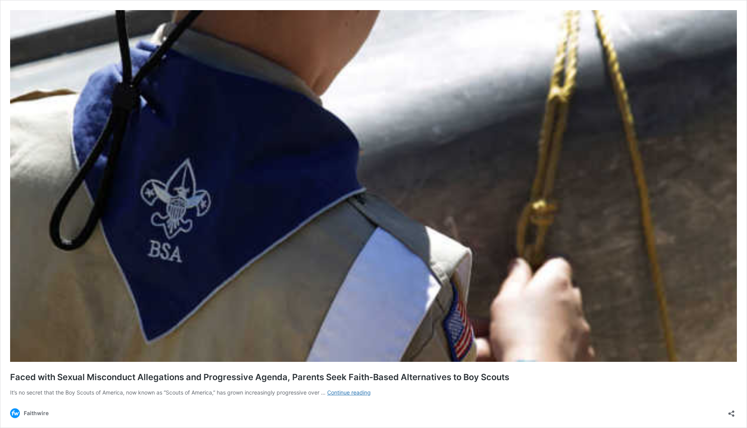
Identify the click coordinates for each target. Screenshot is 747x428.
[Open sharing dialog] (731, 411)
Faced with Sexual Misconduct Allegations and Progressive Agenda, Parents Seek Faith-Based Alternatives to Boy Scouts (259, 377)
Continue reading (349, 392)
